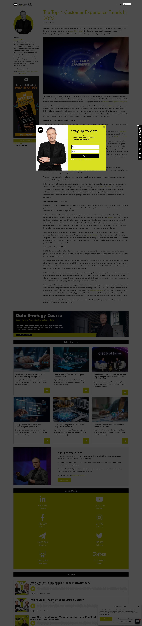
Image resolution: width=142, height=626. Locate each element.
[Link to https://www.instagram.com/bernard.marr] (140, 149)
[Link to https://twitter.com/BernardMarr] (140, 141)
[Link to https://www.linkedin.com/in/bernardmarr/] (140, 137)
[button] (104, 127)
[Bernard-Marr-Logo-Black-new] (22, 3)
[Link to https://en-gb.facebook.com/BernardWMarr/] (140, 145)
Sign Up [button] (85, 156)
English (126, 4)
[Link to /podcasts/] (140, 157)
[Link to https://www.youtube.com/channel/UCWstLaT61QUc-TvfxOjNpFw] (140, 153)
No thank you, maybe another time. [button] (81, 159)
